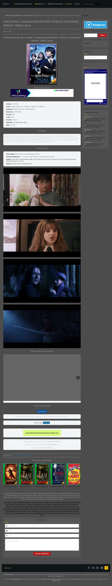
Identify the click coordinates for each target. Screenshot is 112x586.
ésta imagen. (85, 15)
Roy (85, 123)
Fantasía (24, 163)
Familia (19, 163)
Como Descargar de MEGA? (24, 4)
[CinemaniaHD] (6, 2)
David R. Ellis (56, 159)
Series (78, 4)
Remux (30, 163)
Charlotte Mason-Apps (25, 159)
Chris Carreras (37, 159)
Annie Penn (15, 159)
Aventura (14, 163)
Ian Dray (62, 159)
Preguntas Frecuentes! (56, 4)
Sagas (69, 4)
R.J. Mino (21, 161)
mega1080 (87, 43)
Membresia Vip (40, 4)
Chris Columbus (46, 159)
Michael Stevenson (12, 161)
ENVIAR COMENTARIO (42, 553)
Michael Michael (71, 159)
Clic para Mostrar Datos (20, 122)
